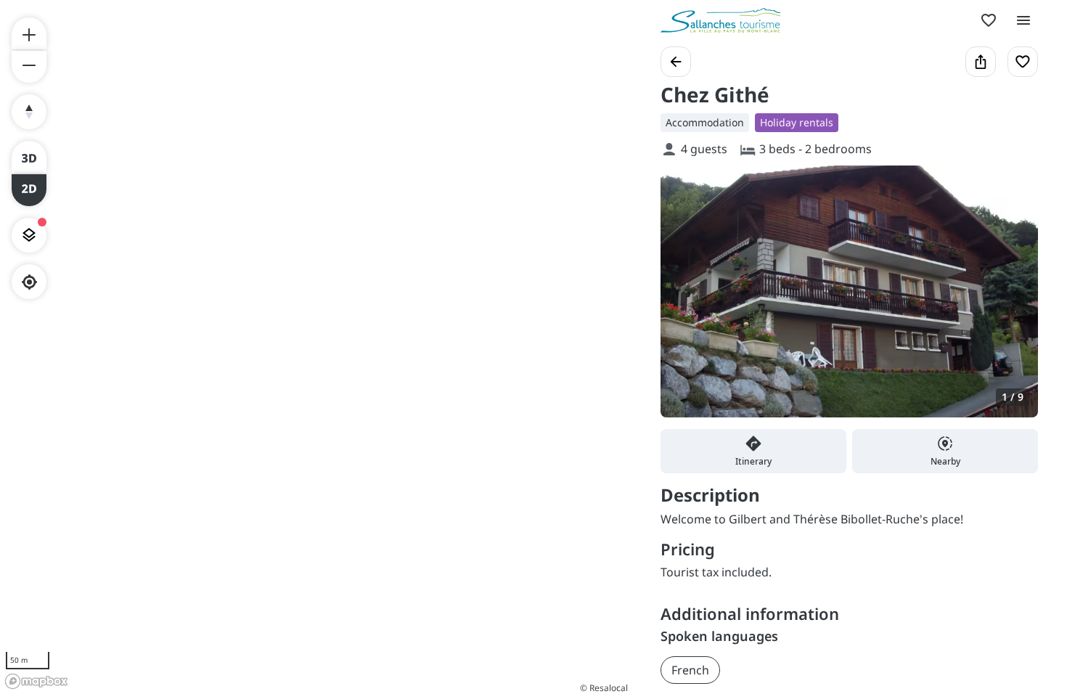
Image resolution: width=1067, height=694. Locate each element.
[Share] (980, 61)
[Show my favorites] (988, 20)
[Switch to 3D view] (29, 157)
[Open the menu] (1023, 20)
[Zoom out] (29, 67)
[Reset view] (29, 111)
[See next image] (1011, 299)
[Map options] (29, 235)
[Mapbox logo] (36, 681)
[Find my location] (29, 282)
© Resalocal (604, 688)
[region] (315, 347)
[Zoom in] (29, 33)
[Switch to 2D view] (29, 190)
